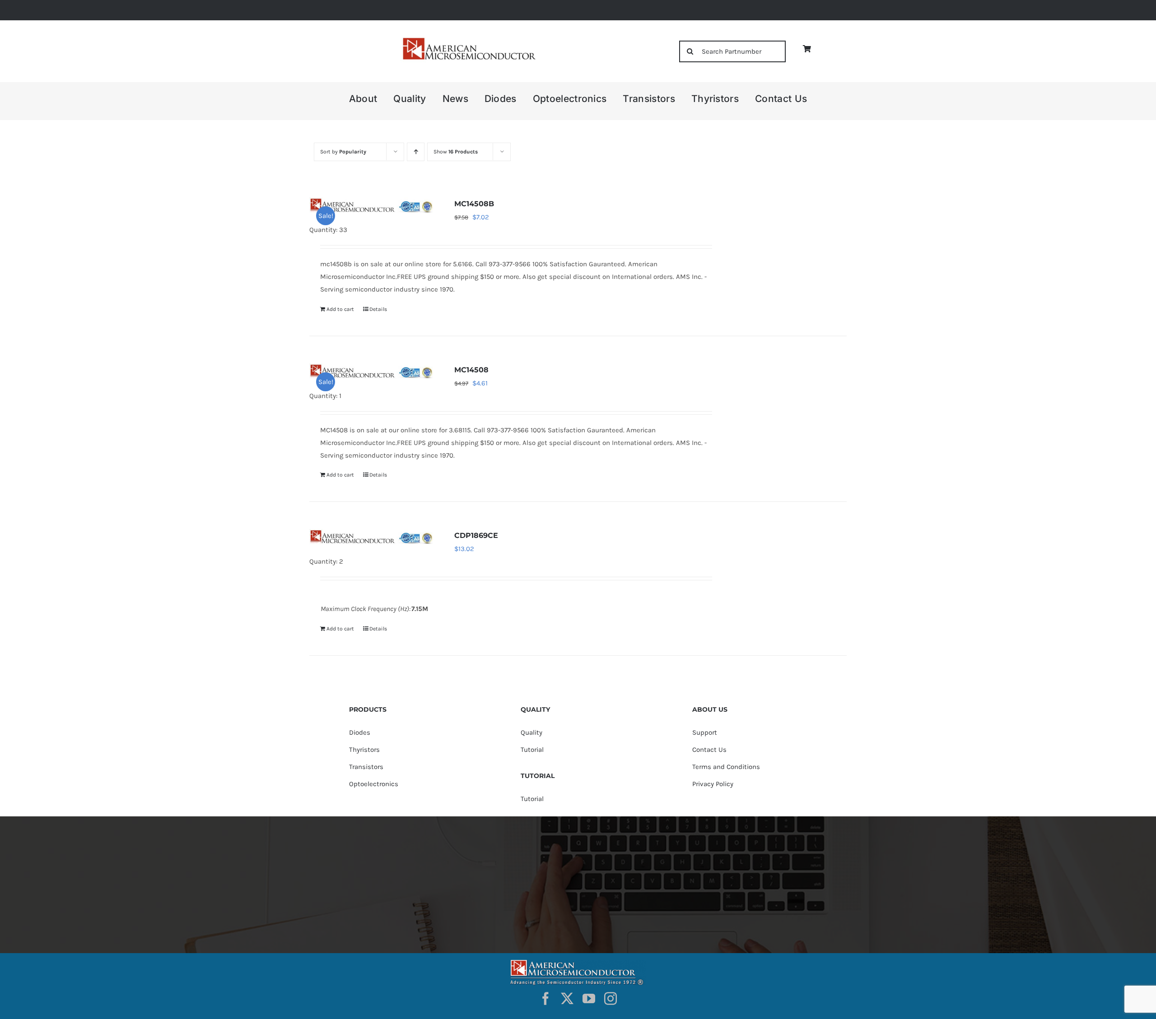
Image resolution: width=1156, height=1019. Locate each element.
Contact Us (709, 750)
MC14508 (471, 370)
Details (378, 309)
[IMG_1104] (468, 40)
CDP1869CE (476, 535)
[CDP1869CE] (371, 536)
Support (704, 732)
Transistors (366, 767)
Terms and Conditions (726, 767)
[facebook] (545, 998)
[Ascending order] (415, 152)
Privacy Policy (712, 784)
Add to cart (340, 309)
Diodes (359, 732)
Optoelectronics (373, 784)
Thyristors (364, 750)
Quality (531, 732)
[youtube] (589, 998)
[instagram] (610, 998)
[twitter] (567, 998)
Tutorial (532, 750)
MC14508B (474, 203)
